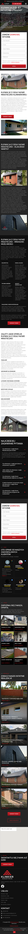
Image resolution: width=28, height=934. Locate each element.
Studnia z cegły (4, 900)
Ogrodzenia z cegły (5, 895)
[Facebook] (2, 886)
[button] (26, 4)
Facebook (16, 556)
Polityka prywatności (14, 925)
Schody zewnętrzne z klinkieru (7, 898)
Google (11, 556)
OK (14, 932)
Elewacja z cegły (4, 893)
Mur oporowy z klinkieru (6, 904)
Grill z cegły (3, 902)
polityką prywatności (15, 62)
